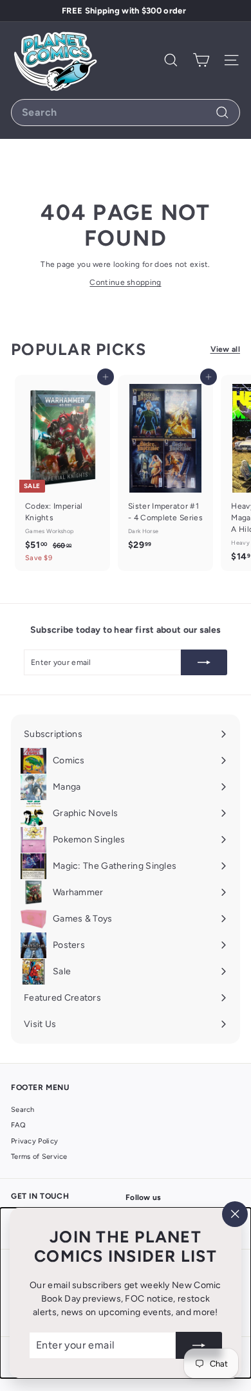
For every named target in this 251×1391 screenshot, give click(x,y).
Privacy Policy (34, 1141)
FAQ (18, 1125)
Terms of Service (39, 1156)
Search (23, 1109)
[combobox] (125, 112)
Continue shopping (125, 282)
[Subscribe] (199, 1345)
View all (225, 349)
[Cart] (201, 60)
